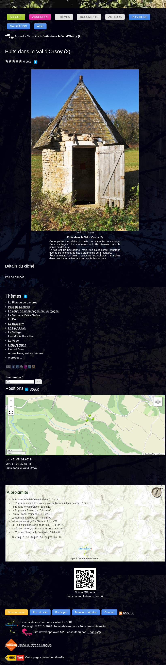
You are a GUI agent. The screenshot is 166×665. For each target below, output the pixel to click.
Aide (40, 26)
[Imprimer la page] (21, 366)
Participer (61, 612)
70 (50, 537)
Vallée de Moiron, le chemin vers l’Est (32, 528)
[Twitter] (29, 366)
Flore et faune (17, 344)
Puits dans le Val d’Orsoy (25, 506)
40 (36, 537)
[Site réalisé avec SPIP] (27, 632)
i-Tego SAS (94, 632)
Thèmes (64, 17)
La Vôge (13, 340)
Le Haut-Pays (17, 327)
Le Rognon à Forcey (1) (25, 510)
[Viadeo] (33, 366)
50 (41, 537)
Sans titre (33, 36)
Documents (89, 17)
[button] (91, 420)
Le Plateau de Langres (22, 302)
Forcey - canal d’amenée (25, 514)
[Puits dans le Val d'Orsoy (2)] (85, 150)
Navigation (18, 26)
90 (60, 537)
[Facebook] (13, 366)
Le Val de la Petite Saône (24, 315)
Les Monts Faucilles (21, 336)
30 (32, 537)
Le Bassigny (16, 323)
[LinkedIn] (17, 366)
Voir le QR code (85, 592)
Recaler (34, 389)
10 (22, 537)
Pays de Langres (19, 306)
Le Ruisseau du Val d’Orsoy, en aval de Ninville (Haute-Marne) (46, 503)
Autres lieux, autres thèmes (25, 353)
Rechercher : (14, 377)
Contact (109, 612)
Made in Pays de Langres (34, 644)
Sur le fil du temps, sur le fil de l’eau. (31, 525)
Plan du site (40, 612)
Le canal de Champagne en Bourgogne (33, 311)
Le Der (12, 319)
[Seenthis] (25, 366)
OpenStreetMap (150, 454)
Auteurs (115, 17)
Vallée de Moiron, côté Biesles (28, 521)
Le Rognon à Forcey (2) (25, 517)
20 (27, 537)
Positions (139, 17)
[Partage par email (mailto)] (8, 366)
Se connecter (16, 612)
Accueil (16, 17)
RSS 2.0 (128, 613)
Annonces (40, 17)
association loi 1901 (59, 622)
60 (46, 537)
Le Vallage (14, 332)
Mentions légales (86, 612)
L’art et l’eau (16, 349)
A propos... (15, 357)
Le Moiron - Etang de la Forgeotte (30, 532)
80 (55, 537)
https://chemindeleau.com (84, 558)
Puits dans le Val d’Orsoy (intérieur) (31, 499)
